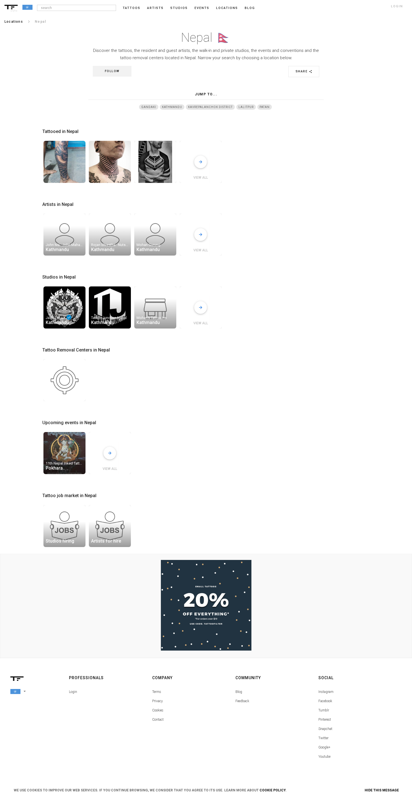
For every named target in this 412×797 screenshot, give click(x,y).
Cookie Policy (273, 790)
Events (202, 8)
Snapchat (325, 729)
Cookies (157, 710)
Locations (227, 8)
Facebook (325, 701)
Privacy (157, 701)
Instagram (326, 692)
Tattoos (131, 8)
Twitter (323, 738)
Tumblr (323, 710)
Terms (156, 692)
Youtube (324, 757)
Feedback (242, 701)
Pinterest (324, 720)
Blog (238, 692)
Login (73, 692)
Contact (158, 720)
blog (250, 8)
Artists (155, 8)
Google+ (324, 747)
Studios (179, 8)
